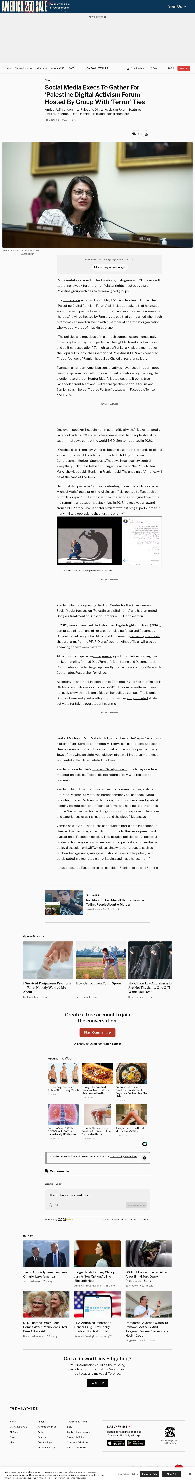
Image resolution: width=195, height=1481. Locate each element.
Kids (12, 1442)
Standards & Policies (77, 1442)
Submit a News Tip (76, 1447)
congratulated (137, 698)
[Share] (146, 134)
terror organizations (145, 636)
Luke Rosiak (52, 120)
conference (71, 300)
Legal (70, 1427)
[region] (97, 1474)
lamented (150, 610)
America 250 (57, 68)
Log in (116, 1044)
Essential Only (149, 1474)
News (8, 68)
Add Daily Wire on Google (111, 267)
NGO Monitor (117, 440)
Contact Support (46, 1442)
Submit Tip (98, 1383)
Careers (42, 1437)
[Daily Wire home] (97, 68)
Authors (42, 1432)
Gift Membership (46, 1447)
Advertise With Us (47, 1427)
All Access (41, 68)
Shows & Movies (23, 68)
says (71, 389)
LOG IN (171, 68)
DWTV (72, 68)
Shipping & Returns (76, 1437)
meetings (109, 656)
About (41, 1421)
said (71, 826)
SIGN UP (184, 68)
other (97, 656)
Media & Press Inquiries (79, 1432)
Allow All (171, 1474)
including (117, 631)
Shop (12, 1437)
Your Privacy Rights (77, 1421)
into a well (120, 755)
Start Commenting (97, 1032)
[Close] (190, 1474)
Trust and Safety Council (109, 769)
